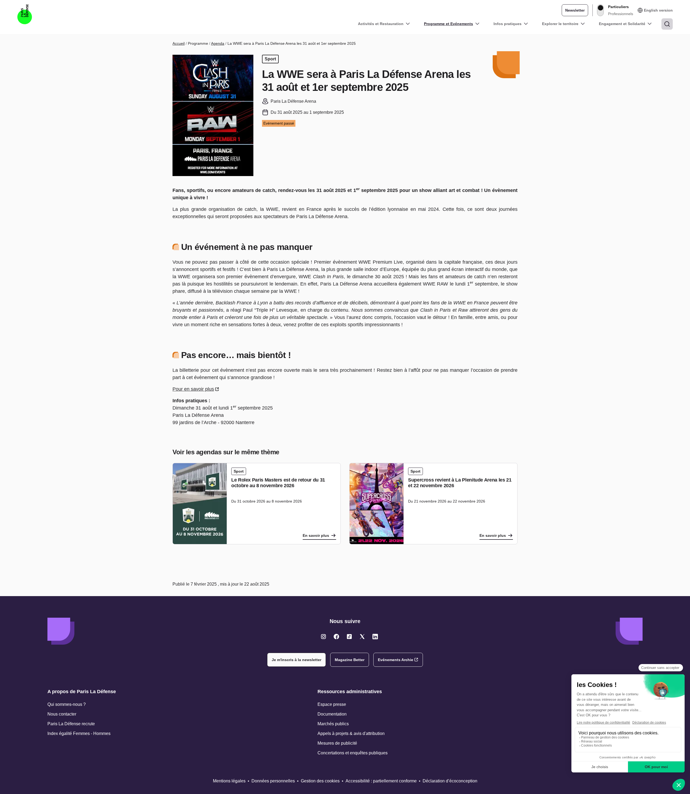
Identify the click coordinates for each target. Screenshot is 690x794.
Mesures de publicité (337, 743)
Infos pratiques (508, 24)
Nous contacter (61, 714)
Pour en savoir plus (193, 389)
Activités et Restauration (380, 24)
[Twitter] (323, 636)
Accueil (178, 43)
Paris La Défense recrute (71, 723)
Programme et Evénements (448, 24)
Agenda (217, 43)
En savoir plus (316, 535)
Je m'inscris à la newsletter (296, 660)
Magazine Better (349, 660)
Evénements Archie (395, 660)
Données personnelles (273, 781)
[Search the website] (667, 24)
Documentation (332, 714)
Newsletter (575, 10)
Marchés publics (333, 723)
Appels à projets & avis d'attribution (351, 733)
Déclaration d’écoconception (450, 781)
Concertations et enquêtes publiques (353, 753)
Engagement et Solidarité (622, 24)
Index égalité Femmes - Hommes (79, 733)
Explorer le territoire (560, 24)
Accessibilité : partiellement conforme (381, 781)
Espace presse (332, 704)
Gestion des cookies (320, 781)
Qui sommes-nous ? (66, 704)
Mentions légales (229, 781)
